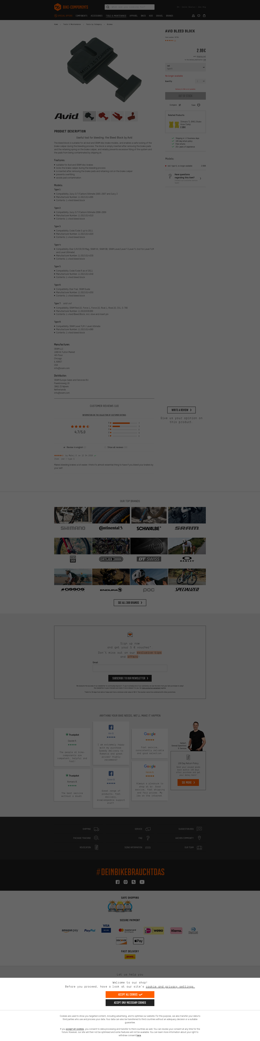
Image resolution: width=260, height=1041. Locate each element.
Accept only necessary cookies (130, 1002)
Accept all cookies (127, 994)
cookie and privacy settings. (170, 986)
